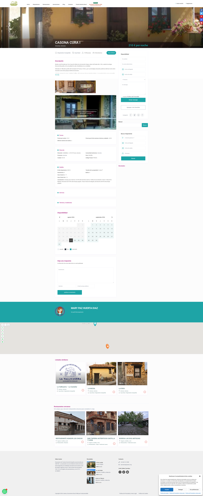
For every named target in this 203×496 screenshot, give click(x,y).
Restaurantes (46, 4)
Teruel (97, 464)
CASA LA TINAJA (99, 478)
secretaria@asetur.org (126, 464)
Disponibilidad (111, 52)
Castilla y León (64, 441)
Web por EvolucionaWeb (82, 493)
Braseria (66, 442)
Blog (64, 4)
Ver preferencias (194, 489)
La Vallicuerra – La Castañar (67, 387)
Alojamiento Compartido (64, 53)
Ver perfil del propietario (77, 312)
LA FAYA (122, 388)
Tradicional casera (103, 444)
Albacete (98, 472)
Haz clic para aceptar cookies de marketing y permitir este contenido (86, 112)
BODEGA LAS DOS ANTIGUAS (129, 438)
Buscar (121, 122)
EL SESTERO (99, 470)
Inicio (28, 4)
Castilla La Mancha (105, 472)
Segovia (59, 441)
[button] (200, 476)
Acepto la (131, 96)
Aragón (101, 464)
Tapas (97, 444)
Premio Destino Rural (81, 4)
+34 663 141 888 (125, 462)
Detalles (61, 167)
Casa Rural (77, 53)
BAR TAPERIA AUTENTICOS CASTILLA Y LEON (101, 439)
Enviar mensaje (133, 100)
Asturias (99, 153)
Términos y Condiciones (65, 202)
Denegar (180, 489)
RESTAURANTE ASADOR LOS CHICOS (69, 438)
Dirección (61, 150)
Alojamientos (36, 4)
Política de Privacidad (133, 96)
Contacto (70, 4)
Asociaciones (56, 4)
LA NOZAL (91, 388)
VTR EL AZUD (99, 462)
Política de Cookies (164, 493)
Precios (61, 135)
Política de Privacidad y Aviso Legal (177, 493)
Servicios (61, 192)
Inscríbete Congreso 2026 (95, 4)
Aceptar (167, 489)
